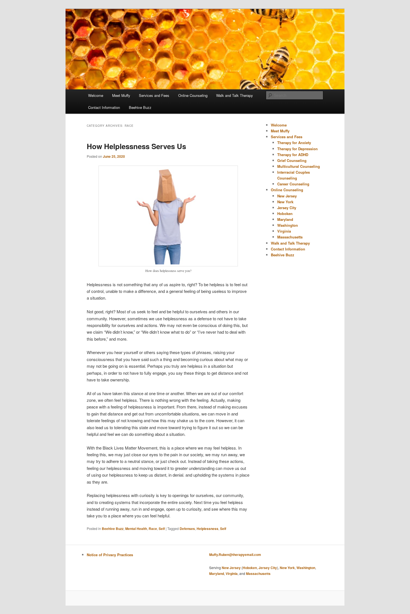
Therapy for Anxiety (294, 142)
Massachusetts (290, 237)
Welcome (95, 95)
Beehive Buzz (140, 107)
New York (285, 201)
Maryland (285, 219)
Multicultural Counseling (298, 166)
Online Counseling (193, 95)
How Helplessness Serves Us (136, 146)
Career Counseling (293, 184)
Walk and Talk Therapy (234, 95)
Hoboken (285, 213)
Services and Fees (154, 95)
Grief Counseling (292, 160)
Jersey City (286, 207)
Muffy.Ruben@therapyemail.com (235, 554)
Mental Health (136, 528)
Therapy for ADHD (292, 154)
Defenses (187, 528)
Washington (287, 225)
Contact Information (104, 107)
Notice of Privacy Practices (110, 554)
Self (162, 528)
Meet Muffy (121, 95)
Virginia (284, 231)
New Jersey (287, 196)
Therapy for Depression (297, 148)
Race (153, 528)
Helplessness (207, 528)
